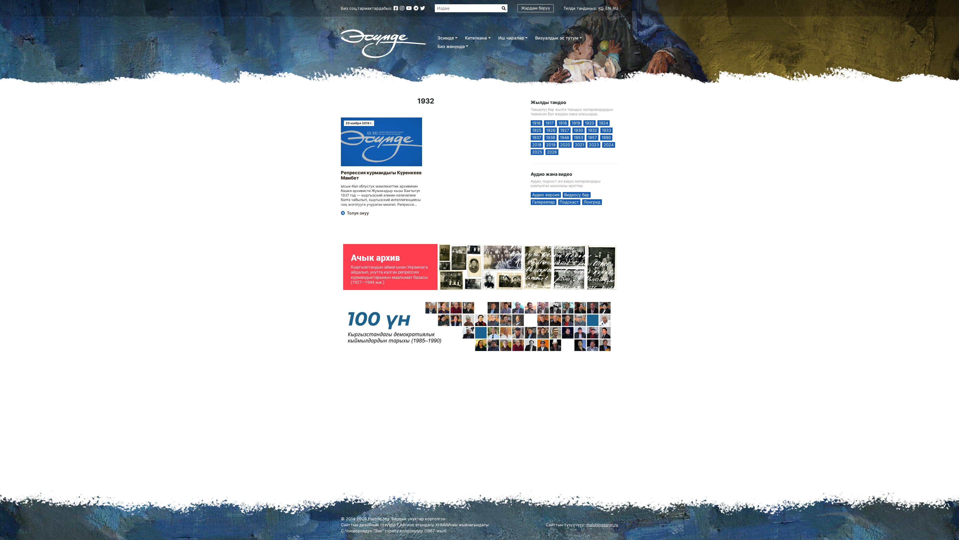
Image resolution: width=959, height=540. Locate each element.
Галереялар (543, 202)
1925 (536, 130)
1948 (564, 137)
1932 (592, 130)
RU (615, 8)
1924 (603, 123)
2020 (565, 144)
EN (608, 8)
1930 (578, 130)
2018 (536, 144)
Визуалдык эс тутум (556, 38)
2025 (537, 152)
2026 (552, 152)
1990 (606, 137)
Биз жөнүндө (451, 46)
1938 (550, 137)
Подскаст (569, 202)
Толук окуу (358, 213)
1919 (576, 123)
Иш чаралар (511, 38)
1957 (592, 137)
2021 (579, 144)
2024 (609, 144)
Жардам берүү (535, 8)
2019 (550, 144)
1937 (536, 137)
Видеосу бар (576, 194)
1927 (564, 130)
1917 (549, 123)
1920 (589, 123)
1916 (536, 123)
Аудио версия (545, 194)
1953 (578, 137)
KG (601, 8)
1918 (562, 123)
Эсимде (446, 38)
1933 (606, 130)
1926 (550, 130)
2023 (594, 144)
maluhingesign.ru (602, 524)
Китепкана (476, 38)
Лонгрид (592, 202)
